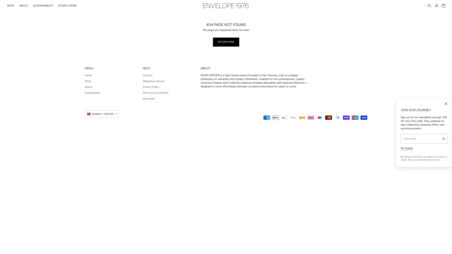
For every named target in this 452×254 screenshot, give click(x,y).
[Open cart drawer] (443, 5)
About (88, 87)
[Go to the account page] (436, 5)
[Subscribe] (443, 139)
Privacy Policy (151, 87)
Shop (88, 81)
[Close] (446, 104)
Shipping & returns (153, 81)
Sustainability (92, 92)
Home (88, 75)
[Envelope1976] (226, 5)
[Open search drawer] (429, 5)
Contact (148, 75)
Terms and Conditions (155, 92)
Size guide (149, 98)
